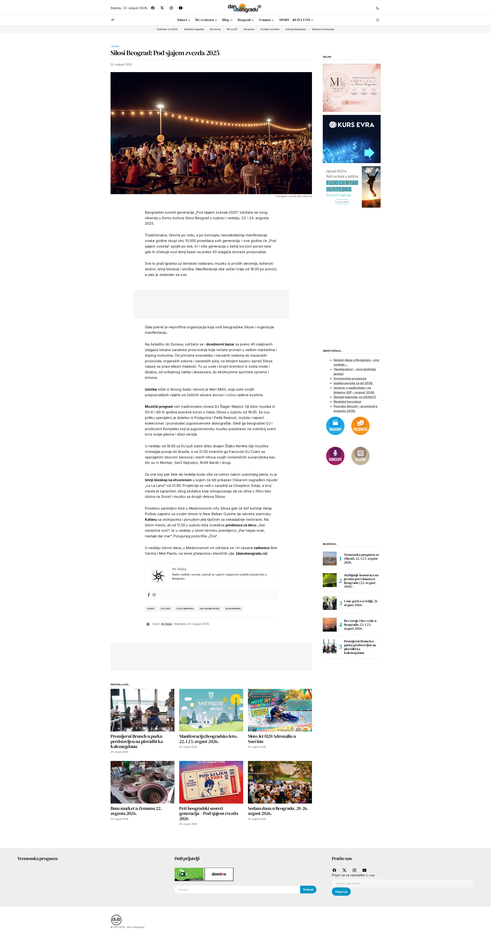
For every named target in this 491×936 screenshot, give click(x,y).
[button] (377, 8)
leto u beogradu (185, 608)
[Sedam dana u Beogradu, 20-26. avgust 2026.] (280, 782)
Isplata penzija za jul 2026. (353, 383)
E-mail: (370, 875)
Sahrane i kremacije (323, 29)
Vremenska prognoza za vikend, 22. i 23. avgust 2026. (361, 558)
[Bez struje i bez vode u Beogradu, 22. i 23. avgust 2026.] (330, 625)
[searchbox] (237, 889)
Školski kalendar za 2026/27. (355, 397)
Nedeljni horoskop (347, 402)
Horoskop (248, 29)
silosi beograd (233, 608)
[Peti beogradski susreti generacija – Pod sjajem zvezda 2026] (211, 782)
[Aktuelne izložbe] (360, 455)
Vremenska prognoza (350, 378)
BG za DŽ (232, 29)
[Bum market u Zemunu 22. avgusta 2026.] (143, 782)
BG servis (215, 29)
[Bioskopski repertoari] (335, 425)
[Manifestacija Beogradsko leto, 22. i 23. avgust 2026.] (211, 710)
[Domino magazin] (219, 874)
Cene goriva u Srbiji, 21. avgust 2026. (361, 603)
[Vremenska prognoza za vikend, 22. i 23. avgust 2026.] (330, 558)
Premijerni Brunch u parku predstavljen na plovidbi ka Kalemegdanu (360, 647)
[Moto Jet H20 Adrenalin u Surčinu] (280, 710)
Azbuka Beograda (296, 29)
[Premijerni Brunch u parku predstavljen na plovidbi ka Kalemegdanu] (143, 710)
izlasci (151, 608)
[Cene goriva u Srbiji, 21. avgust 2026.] (330, 603)
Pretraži (308, 889)
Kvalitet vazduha (270, 29)
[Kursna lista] (352, 87)
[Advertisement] (208, 303)
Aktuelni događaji (194, 29)
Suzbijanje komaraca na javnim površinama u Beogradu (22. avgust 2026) (361, 580)
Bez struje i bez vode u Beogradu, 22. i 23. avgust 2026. (360, 624)
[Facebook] (148, 594)
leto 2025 (166, 608)
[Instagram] (154, 594)
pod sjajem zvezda (209, 608)
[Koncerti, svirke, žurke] (335, 455)
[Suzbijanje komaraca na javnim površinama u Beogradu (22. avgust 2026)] (330, 580)
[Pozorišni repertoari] (360, 425)
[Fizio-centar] (352, 187)
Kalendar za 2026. (167, 29)
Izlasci (115, 46)
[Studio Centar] (190, 874)
